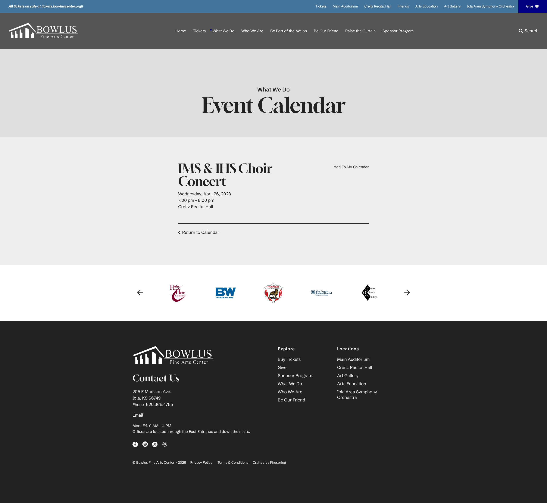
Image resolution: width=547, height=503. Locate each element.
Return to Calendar (200, 232)
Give (529, 6)
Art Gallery (452, 6)
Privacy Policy (201, 462)
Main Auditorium (345, 6)
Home (180, 30)
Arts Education (426, 6)
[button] (528, 31)
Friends (403, 6)
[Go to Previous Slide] (139, 292)
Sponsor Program (398, 30)
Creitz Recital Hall (377, 6)
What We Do (223, 30)
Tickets (320, 6)
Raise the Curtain (360, 30)
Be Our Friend (326, 30)
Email (137, 415)
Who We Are (252, 30)
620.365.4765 (159, 404)
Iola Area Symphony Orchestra (490, 6)
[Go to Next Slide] (407, 292)
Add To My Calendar (351, 167)
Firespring (278, 462)
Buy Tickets (289, 359)
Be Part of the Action (288, 30)
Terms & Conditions (233, 462)
